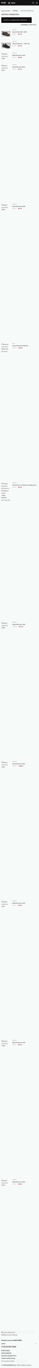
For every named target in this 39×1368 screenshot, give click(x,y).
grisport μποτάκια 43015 (18, 67)
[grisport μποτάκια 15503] (5, 57)
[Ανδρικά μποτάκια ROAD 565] (5, 411)
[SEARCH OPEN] (33, 3)
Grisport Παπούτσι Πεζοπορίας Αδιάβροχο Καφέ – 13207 (25, 485)
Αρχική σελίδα (5, 11)
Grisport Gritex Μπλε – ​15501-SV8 (20, 43)
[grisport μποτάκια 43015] (5, 132)
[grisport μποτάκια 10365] (5, 690)
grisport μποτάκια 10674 (18, 903)
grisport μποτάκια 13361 (18, 763)
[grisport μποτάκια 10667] (5, 1247)
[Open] (11, 3)
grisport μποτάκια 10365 (18, 624)
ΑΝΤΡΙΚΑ (15, 11)
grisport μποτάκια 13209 (18, 1042)
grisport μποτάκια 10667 (18, 1182)
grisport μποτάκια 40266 (18, 206)
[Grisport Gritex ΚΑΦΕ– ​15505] (5, 33)
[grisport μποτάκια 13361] (5, 829)
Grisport (14, 29)
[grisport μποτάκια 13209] (5, 1108)
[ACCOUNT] (37, 3)
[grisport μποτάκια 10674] (5, 969)
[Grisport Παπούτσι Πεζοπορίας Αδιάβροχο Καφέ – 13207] (5, 550)
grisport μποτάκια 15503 (18, 55)
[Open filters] (16, 20)
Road (13, 343)
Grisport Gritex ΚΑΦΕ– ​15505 (19, 32)
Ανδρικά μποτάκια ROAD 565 (20, 345)
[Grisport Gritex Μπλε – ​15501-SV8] (5, 45)
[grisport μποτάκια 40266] (5, 272)
